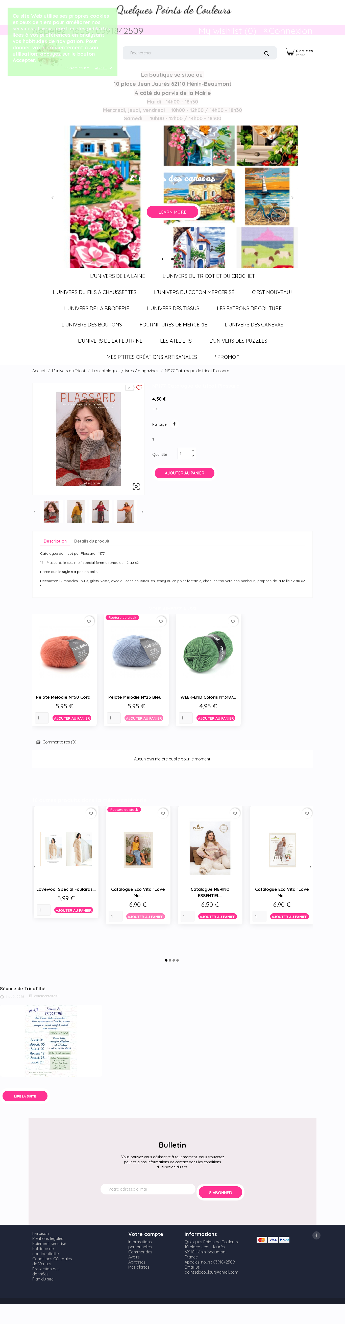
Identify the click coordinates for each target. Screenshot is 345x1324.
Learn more (275, 212)
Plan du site (43, 1278)
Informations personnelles (140, 1244)
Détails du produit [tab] (92, 541)
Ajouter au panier (184, 472)
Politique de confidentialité (45, 1251)
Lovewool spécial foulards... (66, 889)
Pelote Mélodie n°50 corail (64, 697)
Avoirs (134, 1256)
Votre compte (145, 1234)
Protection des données (46, 1271)
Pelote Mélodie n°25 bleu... (136, 697)
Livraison (40, 1233)
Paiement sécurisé (49, 1243)
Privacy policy (76, 68)
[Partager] (174, 424)
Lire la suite (25, 1096)
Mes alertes (139, 1267)
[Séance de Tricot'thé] (51, 1040)
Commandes (140, 1251)
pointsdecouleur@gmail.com (211, 1272)
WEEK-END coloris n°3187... (208, 697)
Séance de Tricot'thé (22, 988)
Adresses (136, 1262)
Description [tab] (55, 541)
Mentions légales (47, 1238)
